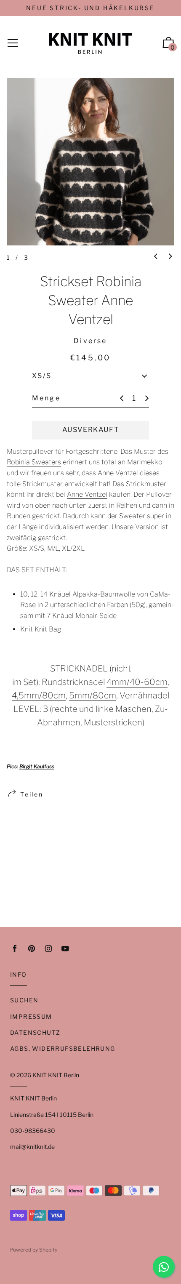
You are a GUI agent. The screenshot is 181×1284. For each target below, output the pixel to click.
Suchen (24, 1000)
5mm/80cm (92, 695)
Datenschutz (35, 1032)
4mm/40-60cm (137, 682)
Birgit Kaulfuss (36, 766)
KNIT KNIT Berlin (55, 1075)
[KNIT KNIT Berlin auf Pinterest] (31, 949)
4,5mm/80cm (39, 695)
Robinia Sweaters (34, 462)
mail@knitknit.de (32, 1146)
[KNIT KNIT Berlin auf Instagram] (48, 949)
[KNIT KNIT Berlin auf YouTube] (65, 949)
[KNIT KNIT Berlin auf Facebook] (14, 949)
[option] (90, 161)
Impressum (31, 1016)
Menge (46, 398)
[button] (156, 257)
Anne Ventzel (87, 494)
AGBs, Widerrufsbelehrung (62, 1048)
